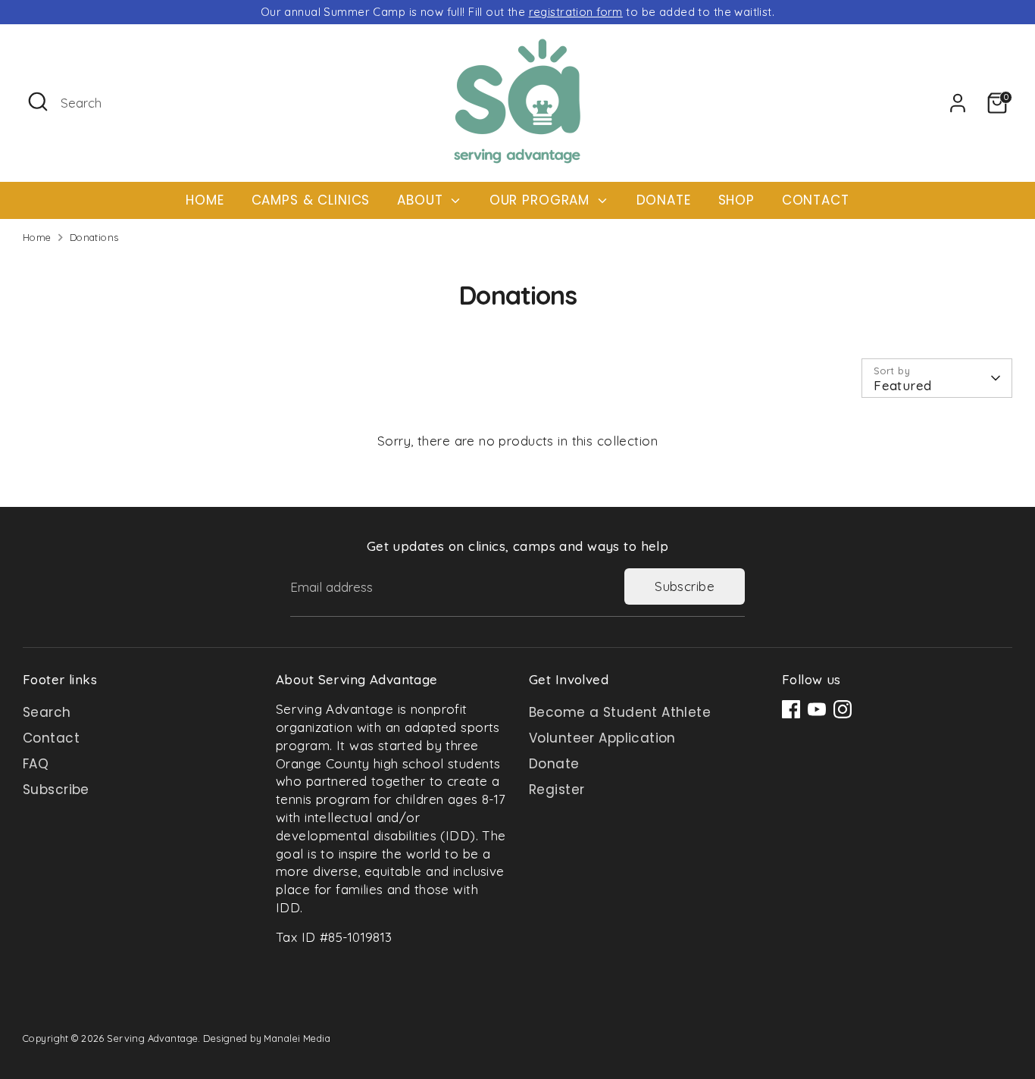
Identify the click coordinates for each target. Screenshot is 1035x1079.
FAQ (35, 764)
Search (47, 712)
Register (556, 789)
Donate (663, 200)
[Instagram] (842, 709)
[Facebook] (791, 709)
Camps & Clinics (311, 200)
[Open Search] (38, 101)
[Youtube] (817, 709)
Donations (94, 237)
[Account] (958, 103)
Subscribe (684, 586)
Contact (815, 200)
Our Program (541, 200)
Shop (736, 200)
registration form (576, 12)
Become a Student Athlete (620, 712)
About (422, 200)
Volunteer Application (602, 738)
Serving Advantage (152, 1038)
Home (205, 200)
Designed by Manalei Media (266, 1038)
